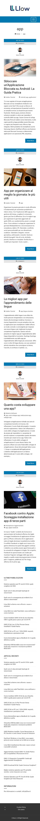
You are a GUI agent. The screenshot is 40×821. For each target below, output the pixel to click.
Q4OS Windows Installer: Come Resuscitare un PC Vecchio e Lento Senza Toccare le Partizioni (19, 732)
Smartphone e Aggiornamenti (14, 525)
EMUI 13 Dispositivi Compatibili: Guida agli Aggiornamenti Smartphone (18, 759)
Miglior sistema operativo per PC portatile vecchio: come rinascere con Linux (17, 771)
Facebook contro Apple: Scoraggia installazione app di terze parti (19, 517)
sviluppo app (8, 417)
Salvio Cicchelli (20, 55)
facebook (15, 527)
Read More (30, 141)
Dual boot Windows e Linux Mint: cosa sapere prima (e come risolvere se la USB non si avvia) (19, 739)
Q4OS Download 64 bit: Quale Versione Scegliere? (20, 765)
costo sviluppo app (14, 415)
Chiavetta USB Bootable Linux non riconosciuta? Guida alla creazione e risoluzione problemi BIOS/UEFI (19, 646)
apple (10, 527)
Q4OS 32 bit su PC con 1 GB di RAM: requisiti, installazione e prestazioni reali (18, 632)
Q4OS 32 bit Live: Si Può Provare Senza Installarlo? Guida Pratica (16, 625)
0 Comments (20, 43)
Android (23, 97)
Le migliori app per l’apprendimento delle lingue (18, 302)
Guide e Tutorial (10, 97)
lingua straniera (28, 311)
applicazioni (32, 97)
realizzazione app (25, 415)
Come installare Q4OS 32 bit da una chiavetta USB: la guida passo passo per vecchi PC (18, 619)
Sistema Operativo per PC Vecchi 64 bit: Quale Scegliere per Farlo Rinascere (19, 778)
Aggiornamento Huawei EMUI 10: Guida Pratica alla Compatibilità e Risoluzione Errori (19, 753)
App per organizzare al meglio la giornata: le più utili (19, 194)
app (27, 97)
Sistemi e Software (11, 413)
